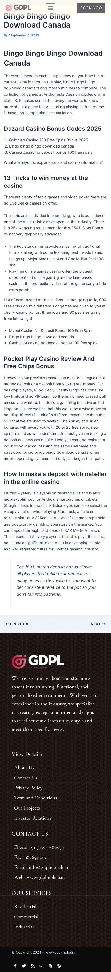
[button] (50, 7)
